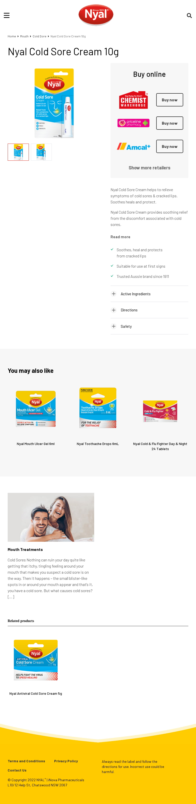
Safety (126, 326)
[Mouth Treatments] (51, 520)
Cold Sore (39, 36)
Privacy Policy (66, 761)
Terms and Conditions (26, 761)
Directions (129, 310)
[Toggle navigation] (6, 15)
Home (12, 36)
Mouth (24, 36)
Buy (170, 99)
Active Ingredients (136, 293)
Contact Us (17, 770)
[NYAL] (96, 15)
